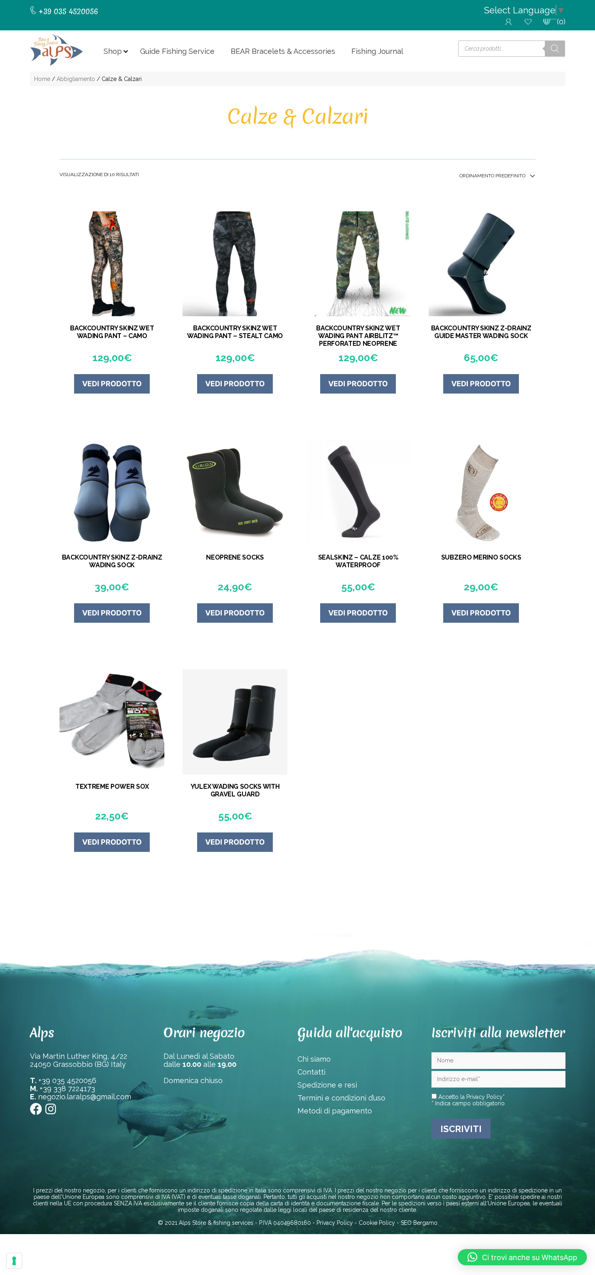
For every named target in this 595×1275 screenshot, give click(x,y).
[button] (522, 1257)
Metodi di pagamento (335, 1111)
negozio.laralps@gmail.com (84, 1096)
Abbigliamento (76, 79)
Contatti (311, 1072)
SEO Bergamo (419, 1223)
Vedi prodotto (112, 383)
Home (42, 79)
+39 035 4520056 (67, 1080)
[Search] (555, 48)
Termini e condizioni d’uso (341, 1098)
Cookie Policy (377, 1223)
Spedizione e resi (327, 1085)
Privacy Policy (484, 1097)
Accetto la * (471, 1097)
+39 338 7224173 (67, 1088)
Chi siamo (314, 1059)
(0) (561, 21)
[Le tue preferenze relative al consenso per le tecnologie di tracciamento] (14, 1261)
